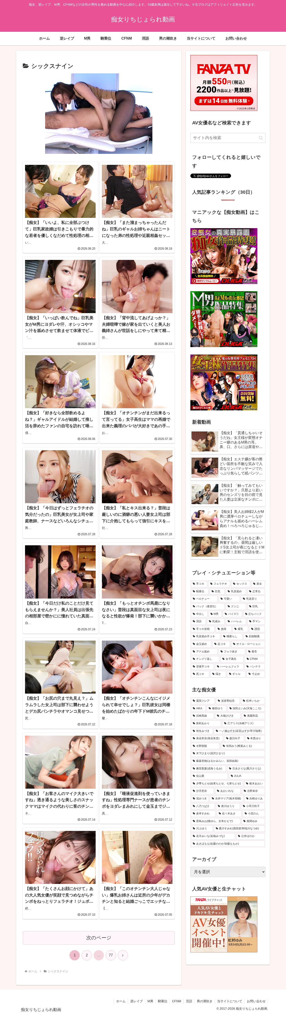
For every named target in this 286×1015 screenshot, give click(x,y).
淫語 (189, 1001)
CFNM (176, 1001)
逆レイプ (136, 1001)
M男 (150, 1001)
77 (111, 955)
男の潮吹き (204, 1001)
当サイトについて (229, 1001)
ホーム (121, 1001)
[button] (261, 137)
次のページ (98, 938)
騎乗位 (162, 1001)
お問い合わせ (256, 1001)
